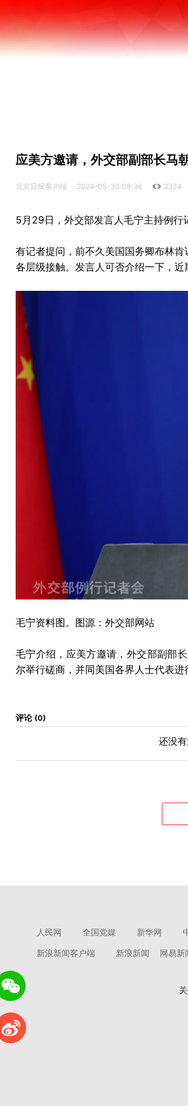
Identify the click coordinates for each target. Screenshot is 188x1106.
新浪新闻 (132, 953)
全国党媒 (99, 932)
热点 (104, 81)
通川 (133, 81)
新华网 (149, 932)
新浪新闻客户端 (66, 953)
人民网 (49, 932)
